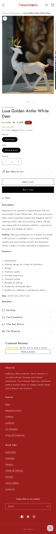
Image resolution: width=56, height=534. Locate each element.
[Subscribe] (47, 506)
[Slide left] (22, 102)
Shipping (14, 130)
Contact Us (10, 489)
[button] (3, 5)
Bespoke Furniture (13, 410)
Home (5, 13)
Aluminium (10, 139)
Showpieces (15, 13)
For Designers (11, 429)
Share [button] (7, 198)
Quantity (5, 156)
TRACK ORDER (12, 483)
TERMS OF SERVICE (14, 470)
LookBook (9, 422)
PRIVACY (9, 464)
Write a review (28, 351)
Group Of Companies (15, 435)
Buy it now (28, 189)
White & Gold (11, 150)
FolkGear (9, 416)
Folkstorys (31, 529)
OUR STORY (10, 452)
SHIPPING (10, 458)
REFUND (9, 476)
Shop (7, 404)
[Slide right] (34, 102)
